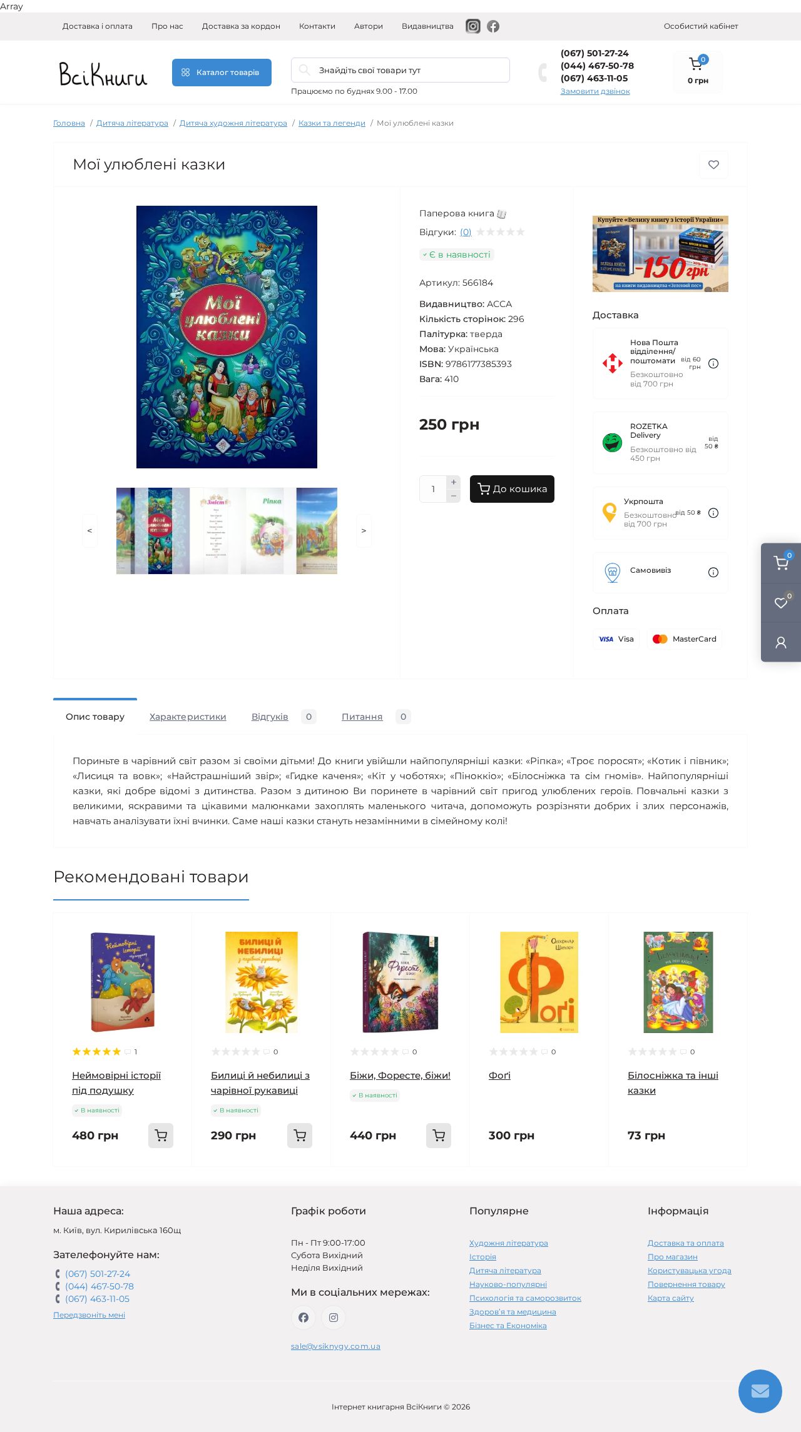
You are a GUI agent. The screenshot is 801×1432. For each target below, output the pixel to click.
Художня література (508, 1243)
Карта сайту (671, 1298)
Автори (368, 26)
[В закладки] (713, 165)
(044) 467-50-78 (597, 65)
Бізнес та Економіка (508, 1325)
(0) (466, 232)
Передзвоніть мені (89, 1314)
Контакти (317, 26)
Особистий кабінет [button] (701, 26)
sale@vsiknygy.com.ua (335, 1346)
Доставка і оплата (98, 26)
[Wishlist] (173, 955)
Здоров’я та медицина (512, 1311)
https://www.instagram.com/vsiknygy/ (333, 1317)
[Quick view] (173, 931)
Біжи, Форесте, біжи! (400, 1075)
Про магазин (673, 1256)
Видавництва (428, 26)
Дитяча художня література (233, 123)
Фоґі (500, 1075)
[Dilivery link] (713, 363)
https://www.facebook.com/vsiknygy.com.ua (303, 1317)
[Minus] (454, 496)
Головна (69, 123)
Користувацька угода (690, 1270)
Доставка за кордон (241, 26)
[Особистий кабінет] (781, 642)
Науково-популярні (508, 1284)
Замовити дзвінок (595, 91)
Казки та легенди (331, 123)
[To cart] (160, 1135)
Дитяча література (132, 123)
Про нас (167, 26)
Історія (482, 1256)
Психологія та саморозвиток (525, 1298)
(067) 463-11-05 (594, 78)
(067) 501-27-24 (595, 53)
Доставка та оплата (686, 1243)
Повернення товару (686, 1284)
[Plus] (454, 482)
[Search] (305, 70)
